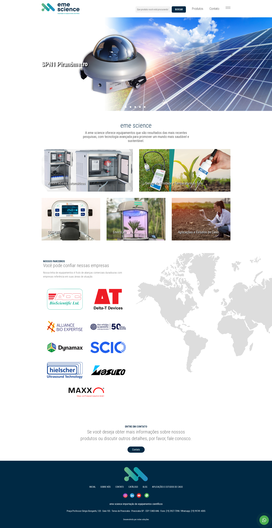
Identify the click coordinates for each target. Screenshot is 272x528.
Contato (214, 9)
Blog (145, 487)
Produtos (197, 9)
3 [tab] (135, 107)
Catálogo (133, 487)
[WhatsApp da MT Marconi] (264, 520)
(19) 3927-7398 (172, 511)
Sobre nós (105, 487)
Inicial (92, 487)
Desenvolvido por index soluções (136, 519)
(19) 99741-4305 (198, 511)
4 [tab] (140, 107)
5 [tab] (144, 107)
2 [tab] (130, 107)
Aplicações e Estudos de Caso (167, 487)
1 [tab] (126, 107)
